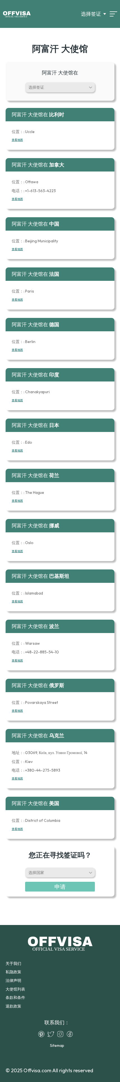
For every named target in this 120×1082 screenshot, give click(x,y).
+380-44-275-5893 (36, 770)
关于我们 (13, 963)
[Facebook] (71, 1034)
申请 (60, 886)
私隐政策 (13, 971)
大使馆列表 (15, 989)
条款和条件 (15, 997)
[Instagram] (61, 1034)
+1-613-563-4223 (34, 190)
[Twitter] (52, 1034)
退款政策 (13, 1006)
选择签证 (91, 14)
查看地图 (17, 140)
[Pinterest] (42, 1034)
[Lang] (113, 13)
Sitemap (57, 1045)
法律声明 (13, 980)
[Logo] (17, 14)
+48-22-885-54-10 (35, 651)
